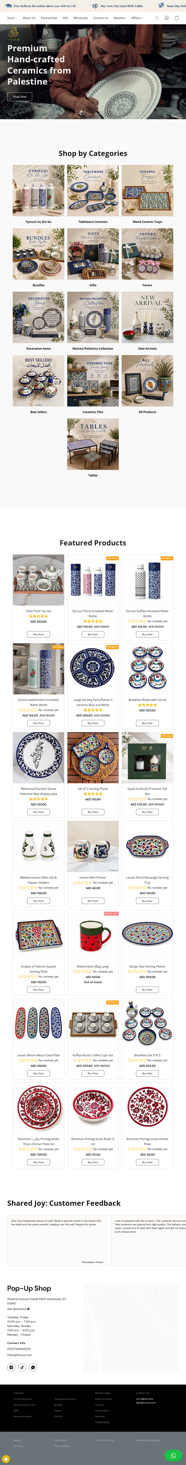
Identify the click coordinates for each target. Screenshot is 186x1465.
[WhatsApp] (33, 1367)
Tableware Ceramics (65, 1399)
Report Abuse (61, 1446)
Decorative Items (22, 1416)
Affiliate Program (142, 18)
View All (58, 1416)
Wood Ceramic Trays (24, 1404)
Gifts (16, 1410)
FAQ (65, 18)
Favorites (100, 1416)
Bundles (58, 1404)
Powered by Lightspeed (148, 1440)
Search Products (103, 1399)
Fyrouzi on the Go (23, 1399)
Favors (57, 1410)
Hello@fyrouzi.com (19, 1355)
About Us (29, 18)
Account (99, 1404)
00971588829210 (19, 1349)
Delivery (18, 1440)
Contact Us (100, 18)
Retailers (120, 18)
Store (11, 18)
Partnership (49, 18)
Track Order (60, 1440)
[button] (173, 1455)
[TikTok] (22, 1367)
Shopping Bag (102, 1422)
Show (6, 1459)
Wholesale (81, 18)
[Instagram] (11, 1367)
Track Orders (102, 1410)
